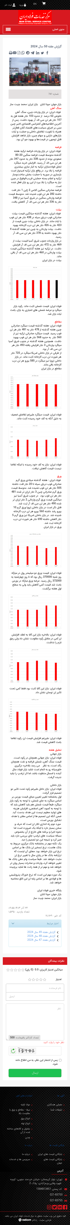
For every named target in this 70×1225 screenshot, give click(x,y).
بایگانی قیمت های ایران (50, 1154)
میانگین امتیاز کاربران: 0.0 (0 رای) (44, 970)
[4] (41, 979)
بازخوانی (13, 1050)
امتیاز (58, 979)
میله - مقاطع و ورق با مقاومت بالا (19, 1111)
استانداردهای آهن (24, 1095)
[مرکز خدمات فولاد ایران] (35, 17)
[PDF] (19, 53)
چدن (27, 1137)
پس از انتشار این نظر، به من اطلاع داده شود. (36, 1062)
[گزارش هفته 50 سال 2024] (35, 71)
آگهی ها (60, 1095)
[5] (44, 979)
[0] (8, 970)
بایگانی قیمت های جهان (52, 1161)
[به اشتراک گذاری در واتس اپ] (23, 53)
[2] (33, 979)
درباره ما (28, 1145)
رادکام (34, 1220)
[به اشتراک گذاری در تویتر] (42, 53)
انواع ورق (25, 1118)
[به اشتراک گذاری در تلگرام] (32, 53)
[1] (29, 979)
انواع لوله (25, 1123)
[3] (37, 979)
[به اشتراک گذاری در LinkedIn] (37, 53)
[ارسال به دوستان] (14, 53)
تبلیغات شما (56, 1110)
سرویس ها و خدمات (19, 1159)
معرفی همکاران (54, 1105)
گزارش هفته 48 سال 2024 (41, 936)
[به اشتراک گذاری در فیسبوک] (47, 53)
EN (34, 4)
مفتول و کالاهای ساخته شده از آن (18, 1130)
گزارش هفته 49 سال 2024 (41, 932)
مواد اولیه (25, 1105)
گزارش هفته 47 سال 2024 (41, 940)
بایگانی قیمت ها (56, 1145)
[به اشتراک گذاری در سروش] (27, 53)
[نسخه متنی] (10, 53)
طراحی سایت (45, 1220)
